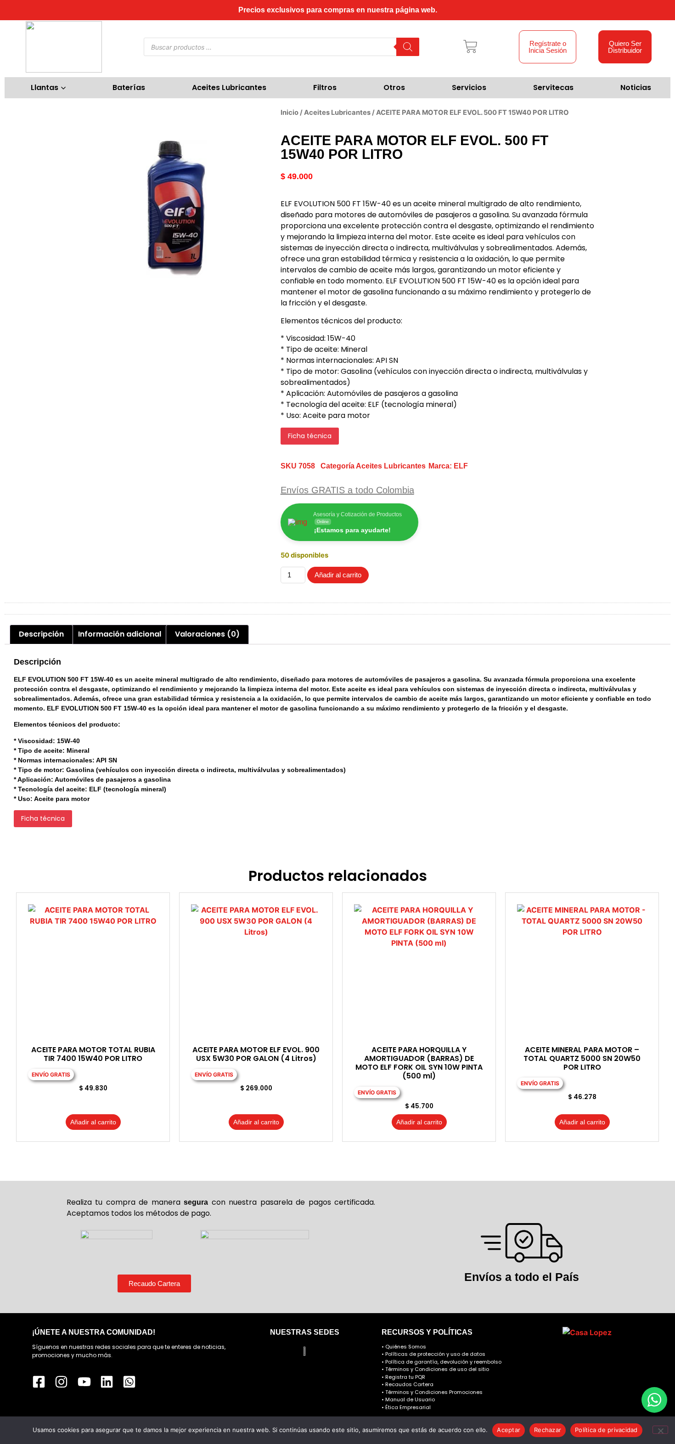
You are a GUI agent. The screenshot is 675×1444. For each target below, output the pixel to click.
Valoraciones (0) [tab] (207, 634)
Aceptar (508, 1429)
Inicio (289, 112)
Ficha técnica (310, 435)
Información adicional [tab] (119, 634)
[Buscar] (407, 47)
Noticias (635, 87)
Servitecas (553, 87)
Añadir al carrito (338, 575)
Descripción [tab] (41, 634)
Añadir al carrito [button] (93, 1122)
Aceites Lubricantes (229, 87)
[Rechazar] (660, 1430)
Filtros (325, 87)
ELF (461, 466)
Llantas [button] (44, 87)
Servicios (469, 87)
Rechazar (547, 1429)
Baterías (128, 87)
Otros (394, 87)
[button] (470, 47)
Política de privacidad (606, 1429)
